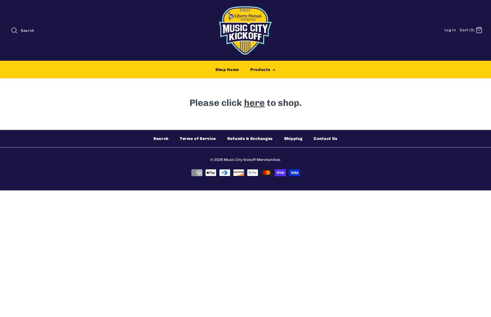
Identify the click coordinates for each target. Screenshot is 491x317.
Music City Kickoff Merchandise (252, 160)
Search (160, 138)
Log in (450, 30)
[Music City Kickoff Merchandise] (245, 9)
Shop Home (227, 69)
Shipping (293, 138)
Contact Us (326, 138)
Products (263, 69)
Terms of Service (198, 138)
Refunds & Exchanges (250, 138)
